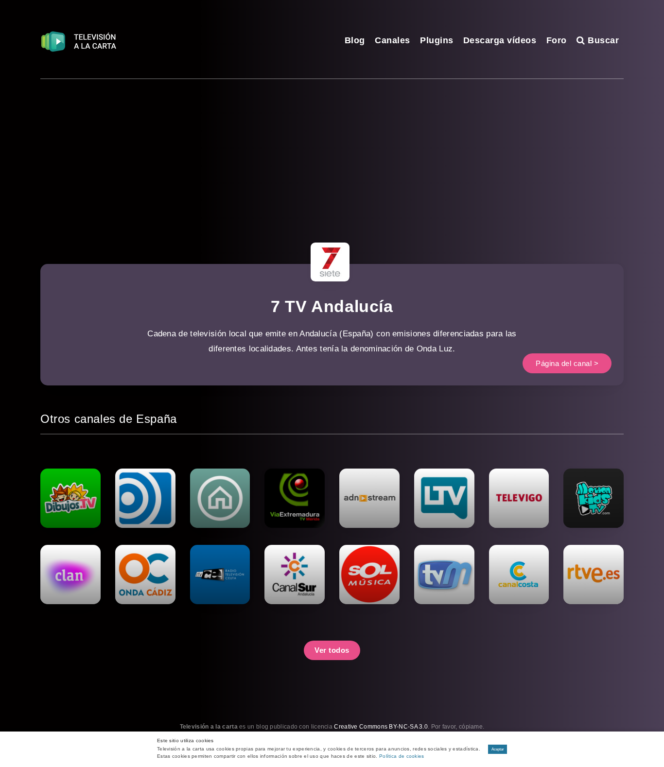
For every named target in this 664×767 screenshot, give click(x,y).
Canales (392, 40)
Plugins (437, 40)
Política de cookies (401, 756)
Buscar (602, 40)
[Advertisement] (332, 152)
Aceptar (497, 749)
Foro (556, 40)
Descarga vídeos (500, 40)
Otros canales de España (108, 418)
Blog (355, 40)
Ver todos (332, 650)
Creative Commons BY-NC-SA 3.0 (381, 726)
